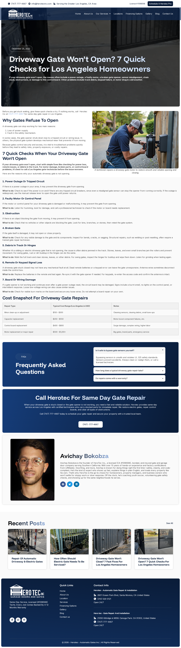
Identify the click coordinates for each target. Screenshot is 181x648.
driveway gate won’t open (29, 77)
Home (78, 13)
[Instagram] (18, 620)
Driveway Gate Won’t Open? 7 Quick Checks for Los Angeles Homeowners (153, 561)
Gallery (149, 13)
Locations (118, 13)
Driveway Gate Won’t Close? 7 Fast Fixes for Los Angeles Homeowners (111, 561)
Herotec (135, 404)
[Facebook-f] (12, 620)
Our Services (102, 13)
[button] (63, 484)
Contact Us (168, 13)
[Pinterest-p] (24, 620)
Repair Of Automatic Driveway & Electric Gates (27, 560)
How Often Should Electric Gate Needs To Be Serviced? (69, 561)
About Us (88, 13)
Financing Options (134, 13)
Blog (157, 13)
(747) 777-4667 (51, 414)
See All (169, 523)
